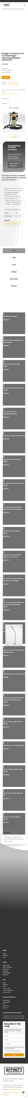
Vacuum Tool (6, 988)
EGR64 (15, 198)
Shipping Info (7, 1002)
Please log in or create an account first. (10, 93)
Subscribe (14, 1055)
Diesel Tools (6, 965)
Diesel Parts (6, 969)
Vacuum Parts (7, 992)
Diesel (8, 103)
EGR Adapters (7, 973)
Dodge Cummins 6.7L (13, 223)
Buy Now (14, 136)
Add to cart (13, 83)
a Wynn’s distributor (14, 1089)
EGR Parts (5, 975)
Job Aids (6, 77)
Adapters (5, 955)
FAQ (4, 1004)
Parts (4, 957)
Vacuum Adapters (8, 990)
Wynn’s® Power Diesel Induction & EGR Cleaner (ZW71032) (14, 156)
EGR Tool (4, 70)
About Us (5, 1008)
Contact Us (6, 1006)
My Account (6, 1000)
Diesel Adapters (7, 967)
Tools (4, 953)
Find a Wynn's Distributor (14, 165)
